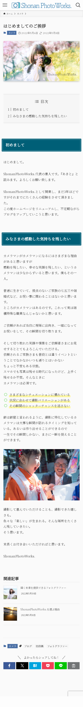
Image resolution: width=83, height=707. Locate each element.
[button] (9, 665)
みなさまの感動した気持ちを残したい (40, 116)
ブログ (28, 646)
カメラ (11, 32)
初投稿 (39, 646)
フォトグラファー (57, 646)
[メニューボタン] (5, 5)
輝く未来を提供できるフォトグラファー (43, 588)
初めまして (21, 109)
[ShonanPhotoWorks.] (42, 5)
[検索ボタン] (78, 5)
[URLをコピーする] (74, 665)
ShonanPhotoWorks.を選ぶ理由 (40, 609)
